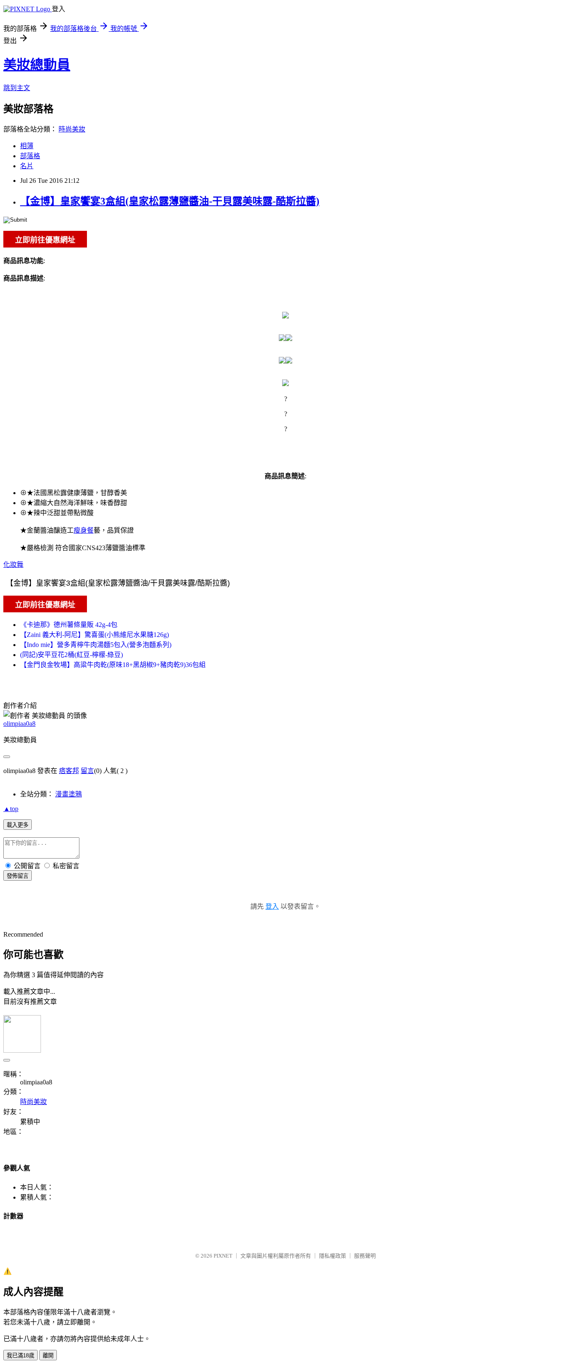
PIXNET (223, 1256)
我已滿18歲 (20, 1355)
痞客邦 (69, 770)
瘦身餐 (84, 530)
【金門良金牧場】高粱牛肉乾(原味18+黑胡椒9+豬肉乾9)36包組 (113, 664)
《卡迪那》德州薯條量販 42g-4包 (68, 624)
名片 (26, 165)
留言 (87, 770)
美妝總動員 (36, 64)
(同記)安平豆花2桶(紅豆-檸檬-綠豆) (71, 654)
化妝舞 (13, 564)
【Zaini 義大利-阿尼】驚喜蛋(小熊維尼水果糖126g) (94, 634)
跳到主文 (16, 87)
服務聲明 (365, 1256)
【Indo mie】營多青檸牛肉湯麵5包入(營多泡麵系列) (95, 644)
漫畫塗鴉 (68, 794)
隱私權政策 (332, 1256)
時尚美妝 (72, 129)
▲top (10, 808)
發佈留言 (17, 876)
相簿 (26, 145)
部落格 (30, 155)
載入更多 (17, 825)
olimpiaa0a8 (19, 723)
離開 (48, 1355)
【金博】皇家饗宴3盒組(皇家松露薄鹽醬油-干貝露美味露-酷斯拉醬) (169, 201)
